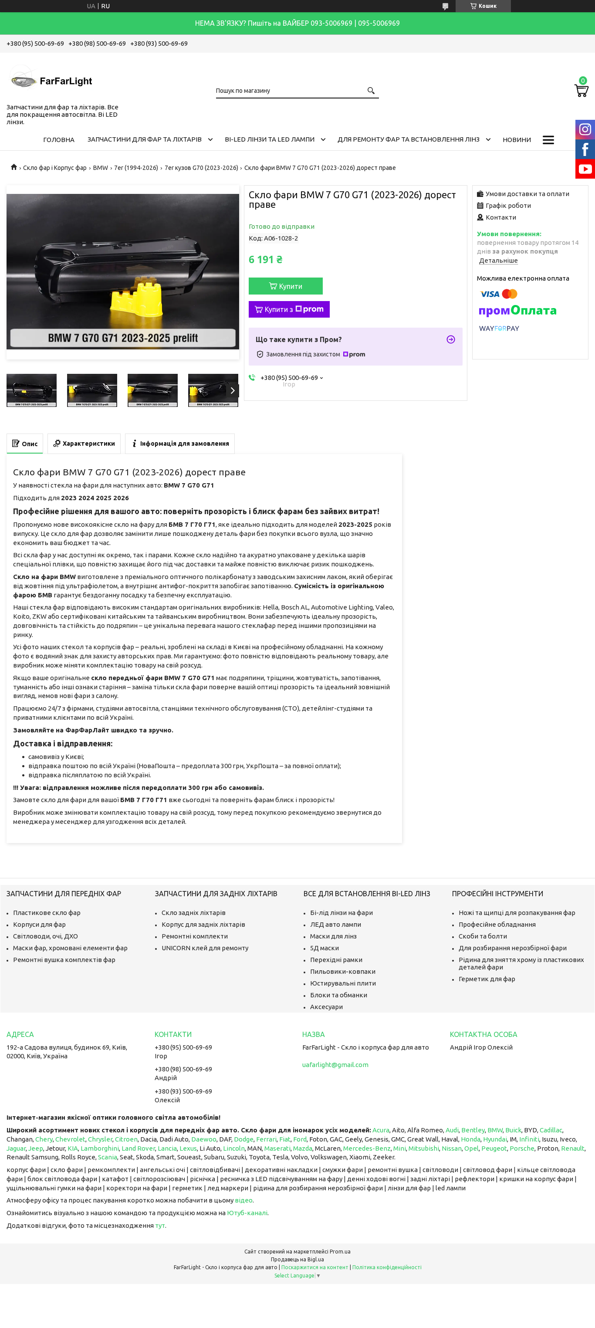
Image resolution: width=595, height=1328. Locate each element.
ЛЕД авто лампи (335, 924)
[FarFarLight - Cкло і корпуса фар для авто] (50, 76)
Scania (107, 1157)
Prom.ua (340, 1251)
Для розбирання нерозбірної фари (513, 948)
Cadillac (551, 1130)
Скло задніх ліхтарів (194, 912)
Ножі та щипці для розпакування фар (517, 912)
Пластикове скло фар (47, 912)
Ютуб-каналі (247, 1212)
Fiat (285, 1139)
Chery (44, 1139)
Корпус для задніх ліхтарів (203, 924)
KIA (73, 1148)
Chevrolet (70, 1139)
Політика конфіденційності (387, 1267)
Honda (470, 1139)
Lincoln (234, 1148)
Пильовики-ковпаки (342, 971)
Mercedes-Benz (367, 1148)
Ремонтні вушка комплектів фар (64, 959)
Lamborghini (100, 1148)
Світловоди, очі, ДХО (45, 936)
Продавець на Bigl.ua (297, 1259)
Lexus (188, 1148)
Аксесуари (326, 1006)
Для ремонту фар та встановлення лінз (409, 139)
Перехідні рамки (336, 959)
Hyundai (495, 1139)
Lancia (167, 1148)
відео (244, 1200)
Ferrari (266, 1139)
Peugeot (494, 1148)
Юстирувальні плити (343, 983)
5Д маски (324, 948)
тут (160, 1225)
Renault (573, 1148)
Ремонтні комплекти (195, 936)
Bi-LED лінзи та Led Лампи (269, 139)
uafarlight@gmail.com (335, 1064)
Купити (290, 286)
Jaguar (16, 1148)
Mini (399, 1148)
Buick (513, 1130)
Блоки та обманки (338, 995)
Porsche (522, 1148)
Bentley (473, 1130)
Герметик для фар (487, 978)
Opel (471, 1148)
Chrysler (100, 1139)
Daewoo (203, 1139)
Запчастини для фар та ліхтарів (145, 139)
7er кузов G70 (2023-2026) (201, 167)
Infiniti (529, 1139)
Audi (452, 1130)
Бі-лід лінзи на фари (341, 912)
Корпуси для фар (39, 924)
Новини (517, 139)
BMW (100, 167)
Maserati (277, 1148)
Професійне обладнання (497, 924)
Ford (300, 1139)
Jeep (35, 1148)
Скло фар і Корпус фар (55, 167)
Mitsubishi (424, 1148)
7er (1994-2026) (136, 167)
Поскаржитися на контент (314, 1267)
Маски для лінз (333, 936)
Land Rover (138, 1148)
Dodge (244, 1139)
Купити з (279, 309)
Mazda (302, 1148)
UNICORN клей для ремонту (205, 948)
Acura (380, 1130)
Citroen (126, 1139)
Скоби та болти (483, 936)
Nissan (452, 1148)
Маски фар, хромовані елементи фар (70, 948)
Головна (58, 139)
